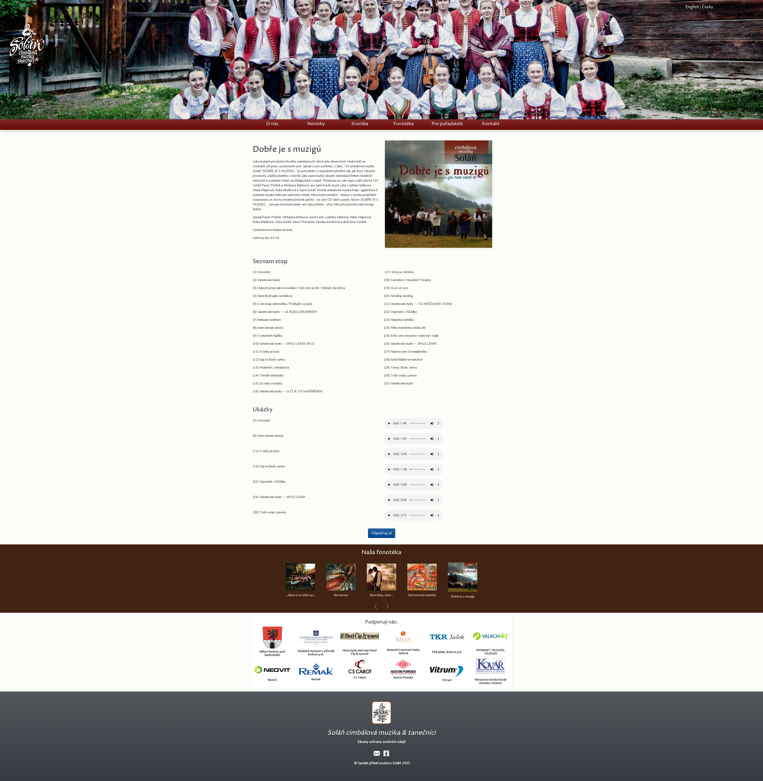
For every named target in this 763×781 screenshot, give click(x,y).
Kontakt (491, 124)
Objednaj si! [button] (381, 533)
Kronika (359, 124)
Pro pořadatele (447, 124)
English (692, 7)
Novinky (316, 124)
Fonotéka (403, 124)
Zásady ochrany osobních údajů (381, 742)
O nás (272, 124)
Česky (707, 7)
